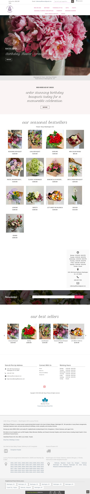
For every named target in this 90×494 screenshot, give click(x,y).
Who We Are (37, 7)
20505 (34, 466)
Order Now (8, 59)
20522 (30, 466)
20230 (42, 464)
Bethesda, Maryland (60, 463)
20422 (19, 468)
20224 (42, 466)
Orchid (75, 207)
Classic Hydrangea (35, 179)
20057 (15, 463)
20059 (38, 466)
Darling (55, 151)
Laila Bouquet (35, 151)
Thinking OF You (58, 7)
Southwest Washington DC (65, 466)
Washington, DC (11, 484)
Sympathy (59, 10)
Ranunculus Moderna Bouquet (55, 179)
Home (40, 368)
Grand (15, 235)
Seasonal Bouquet (15, 151)
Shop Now (45, 107)
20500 (15, 464)
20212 (23, 470)
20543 (12, 470)
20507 (42, 468)
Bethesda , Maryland (26, 487)
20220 (12, 464)
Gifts (67, 7)
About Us (41, 370)
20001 (12, 463)
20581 (19, 466)
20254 (23, 472)
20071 (30, 464)
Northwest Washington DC (70, 464)
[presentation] (4, 335)
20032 (38, 472)
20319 (12, 472)
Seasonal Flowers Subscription (43, 10)
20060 (34, 464)
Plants (74, 7)
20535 (27, 466)
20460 (27, 464)
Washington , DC (57, 484)
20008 (23, 463)
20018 (27, 468)
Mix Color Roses (75, 151)
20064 (15, 470)
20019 (34, 468)
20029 (30, 468)
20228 (42, 470)
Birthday (47, 7)
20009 (34, 463)
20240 (15, 466)
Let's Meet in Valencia (55, 207)
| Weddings (12, 439)
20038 (23, 466)
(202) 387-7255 (10, 373)
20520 (42, 463)
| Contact (17, 439)
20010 (30, 463)
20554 (27, 472)
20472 (34, 472)
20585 (42, 472)
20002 (23, 468)
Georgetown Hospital (15, 449)
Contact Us (41, 374)
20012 (12, 466)
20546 (19, 472)
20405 (19, 464)
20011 (19, 463)
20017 (15, 468)
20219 (15, 472)
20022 (38, 468)
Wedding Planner (70, 10)
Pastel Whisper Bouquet (15, 179)
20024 (30, 470)
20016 (38, 463)
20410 (34, 470)
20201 (30, 472)
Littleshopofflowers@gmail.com (43, 1)
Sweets (35, 207)
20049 (38, 464)
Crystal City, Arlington (73, 463)
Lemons (15, 207)
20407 (38, 470)
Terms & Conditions (43, 372)
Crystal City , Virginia (12, 487)
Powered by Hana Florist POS (45, 406)
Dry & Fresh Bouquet (75, 179)
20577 (12, 468)
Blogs (63, 13)
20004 (27, 463)
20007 (23, 464)
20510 (19, 470)
